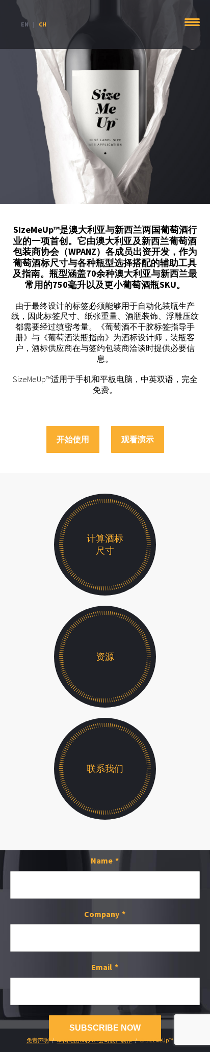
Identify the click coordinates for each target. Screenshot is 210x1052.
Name (102, 860)
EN (25, 24)
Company (101, 914)
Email (101, 967)
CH (42, 24)
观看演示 (137, 439)
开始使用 (73, 439)
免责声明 (38, 1040)
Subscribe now (105, 1027)
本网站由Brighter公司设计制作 (94, 1040)
